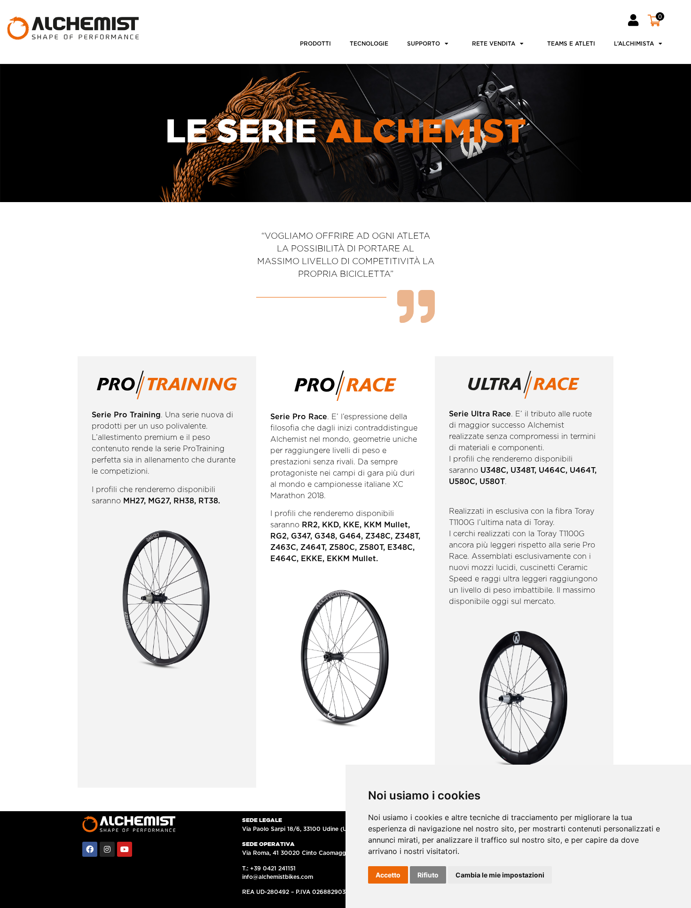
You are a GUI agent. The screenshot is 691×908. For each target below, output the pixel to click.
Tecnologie (369, 44)
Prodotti (315, 44)
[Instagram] (107, 849)
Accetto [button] (388, 875)
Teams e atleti (571, 44)
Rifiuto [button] (428, 875)
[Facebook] (89, 849)
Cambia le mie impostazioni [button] (499, 875)
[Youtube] (124, 849)
